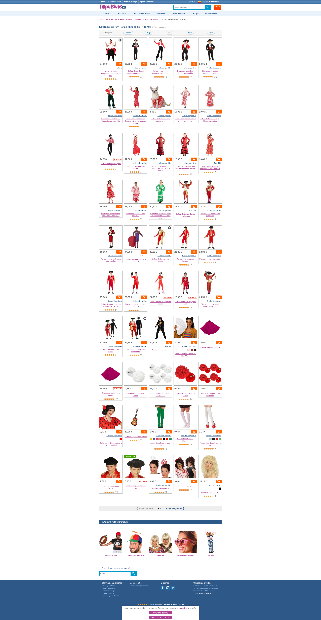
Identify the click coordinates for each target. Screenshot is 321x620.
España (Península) (210, 2)
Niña (190, 33)
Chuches (107, 14)
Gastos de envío (114, 2)
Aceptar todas (160, 613)
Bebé (211, 33)
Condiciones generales (139, 586)
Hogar (195, 14)
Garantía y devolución (110, 596)
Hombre (128, 33)
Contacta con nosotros (202, 593)
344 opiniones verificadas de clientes (169, 604)
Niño (170, 33)
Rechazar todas (160, 618)
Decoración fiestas (142, 14)
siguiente (174, 508)
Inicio (103, 2)
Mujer (149, 33)
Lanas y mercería (179, 14)
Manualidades (211, 14)
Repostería (123, 14)
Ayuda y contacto (147, 2)
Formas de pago (130, 2)
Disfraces (161, 14)
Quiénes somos (108, 593)
